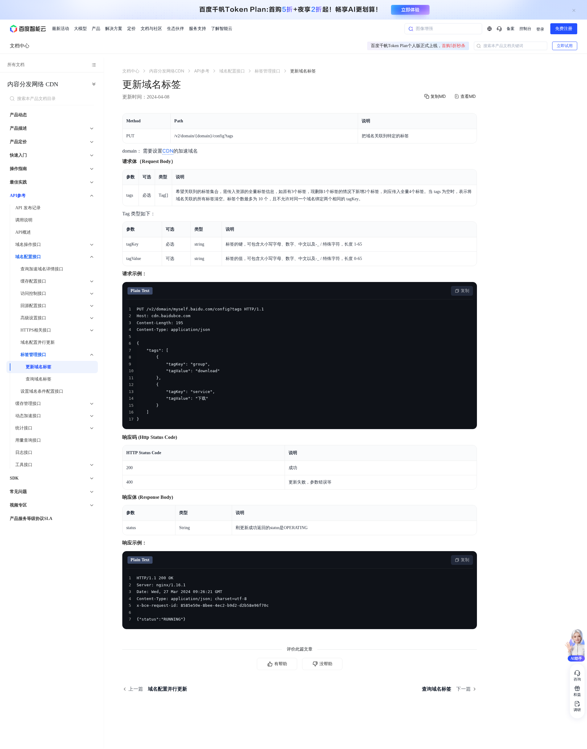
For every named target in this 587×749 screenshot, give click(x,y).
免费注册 (563, 28)
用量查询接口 (28, 440)
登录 (540, 29)
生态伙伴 (175, 28)
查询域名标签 (38, 379)
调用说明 (23, 220)
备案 (511, 28)
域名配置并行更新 (37, 342)
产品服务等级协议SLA (31, 518)
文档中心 (19, 45)
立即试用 (565, 45)
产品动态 (18, 115)
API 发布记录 (28, 208)
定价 (131, 28)
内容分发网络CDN (32, 84)
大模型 (80, 28)
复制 (465, 290)
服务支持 (197, 28)
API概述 (23, 232)
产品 (96, 28)
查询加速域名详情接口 (41, 269)
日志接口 (23, 452)
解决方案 (113, 28)
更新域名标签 (38, 367)
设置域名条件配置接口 (41, 391)
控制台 (525, 28)
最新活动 (60, 28)
